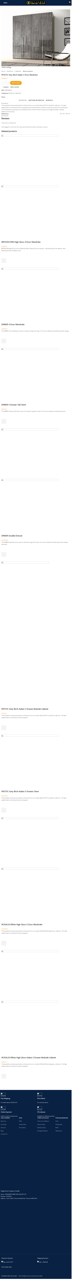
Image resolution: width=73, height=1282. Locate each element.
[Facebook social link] (2, 1270)
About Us (3, 1121)
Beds (57, 1127)
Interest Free (22, 1124)
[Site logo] (35, 2)
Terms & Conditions (43, 1121)
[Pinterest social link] (6, 1270)
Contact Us (4, 1134)
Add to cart (16, 83)
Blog (2, 1131)
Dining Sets (59, 1124)
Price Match (22, 1127)
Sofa (57, 1121)
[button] (3, 260)
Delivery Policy (41, 1127)
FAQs (20, 1121)
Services (3, 1127)
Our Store (3, 1124)
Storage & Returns (42, 1131)
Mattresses (59, 1131)
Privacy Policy (41, 1124)
